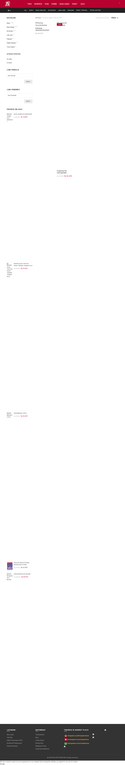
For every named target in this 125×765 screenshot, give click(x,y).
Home (39, 18)
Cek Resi (10, 737)
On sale (9, 59)
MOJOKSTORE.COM (58, 757)
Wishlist (119, 3)
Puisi (47, 4)
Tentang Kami (39, 734)
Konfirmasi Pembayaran (14, 743)
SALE (83, 4)
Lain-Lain (61, 10)
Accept (2, 764)
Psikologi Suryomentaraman (42, 29)
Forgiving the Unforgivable (62, 172)
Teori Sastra (95, 10)
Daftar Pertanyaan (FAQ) (15, 740)
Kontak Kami (39, 743)
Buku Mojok (41, 10)
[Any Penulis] (18, 75)
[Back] (9, 10)
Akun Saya (10, 734)
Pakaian (71, 10)
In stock (9, 62)
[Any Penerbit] (18, 95)
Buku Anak (64, 4)
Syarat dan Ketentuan (42, 749)
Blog (36, 737)
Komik (54, 4)
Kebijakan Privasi (40, 746)
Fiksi (30, 4)
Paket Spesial (81, 10)
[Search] (114, 3)
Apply (28, 81)
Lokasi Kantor (39, 740)
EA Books (52, 10)
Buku (31, 10)
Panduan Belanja (12, 746)
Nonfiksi (38, 4)
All (25, 10)
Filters (113, 18)
